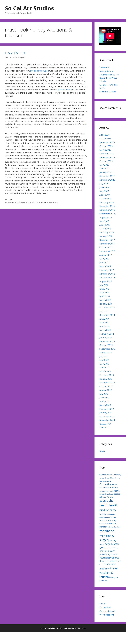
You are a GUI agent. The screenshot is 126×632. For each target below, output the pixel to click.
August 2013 (105, 352)
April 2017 (104, 262)
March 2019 (105, 198)
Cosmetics (105, 484)
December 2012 (107, 382)
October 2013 (106, 345)
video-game (114, 577)
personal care (107, 551)
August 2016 (105, 281)
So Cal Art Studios (29, 8)
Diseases (103, 487)
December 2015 (107, 307)
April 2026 (104, 134)
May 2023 (104, 164)
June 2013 (104, 360)
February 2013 (106, 375)
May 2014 (104, 322)
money (113, 540)
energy (102, 491)
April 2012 (104, 401)
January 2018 (105, 236)
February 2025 (106, 153)
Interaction (104, 67)
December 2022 (107, 176)
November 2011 (107, 420)
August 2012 (105, 390)
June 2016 (104, 288)
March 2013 (105, 371)
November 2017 (107, 243)
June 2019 (104, 187)
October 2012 (106, 386)
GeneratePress (79, 628)
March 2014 (105, 330)
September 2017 (107, 251)
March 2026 (105, 138)
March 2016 (105, 300)
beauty (102, 475)
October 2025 (106, 146)
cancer (101, 478)
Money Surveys (106, 71)
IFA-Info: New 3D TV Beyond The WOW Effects (109, 77)
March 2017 (105, 266)
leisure (110, 527)
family (117, 490)
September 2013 (107, 348)
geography (106, 500)
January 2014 (105, 337)
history (102, 514)
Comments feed (107, 611)
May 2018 (104, 221)
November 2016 (107, 273)
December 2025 (107, 142)
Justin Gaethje (65, 89)
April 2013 (104, 367)
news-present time (111, 548)
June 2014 (104, 318)
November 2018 (107, 209)
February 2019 (106, 202)
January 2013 (105, 378)
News (10, 199)
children (111, 478)
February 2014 (106, 333)
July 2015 (104, 311)
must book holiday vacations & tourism (24, 202)
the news (103, 560)
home (113, 517)
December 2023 (107, 157)
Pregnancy (114, 554)
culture (114, 484)
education (113, 487)
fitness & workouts (106, 494)
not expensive (46, 202)
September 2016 (107, 277)
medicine (107, 530)
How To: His (15, 53)
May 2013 (104, 363)
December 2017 (107, 239)
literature (117, 527)
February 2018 (106, 232)
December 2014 (107, 315)
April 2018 (104, 224)
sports (115, 557)
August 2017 (105, 254)
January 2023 (105, 172)
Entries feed (105, 607)
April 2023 (104, 168)
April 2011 (104, 427)
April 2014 (104, 326)
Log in (102, 603)
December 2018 (107, 206)
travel (55, 202)
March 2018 (105, 228)
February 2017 (106, 269)
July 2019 (104, 183)
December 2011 (107, 416)
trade (101, 564)
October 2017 (106, 247)
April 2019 (104, 194)
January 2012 (105, 412)
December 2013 (107, 341)
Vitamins (103, 580)
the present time (115, 561)
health (103, 505)
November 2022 (107, 179)
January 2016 (105, 303)
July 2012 (104, 393)
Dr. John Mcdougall (39, 70)
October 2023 (106, 161)
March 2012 (105, 405)
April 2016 (104, 296)
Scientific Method (107, 91)
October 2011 (106, 423)
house (101, 524)
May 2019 (104, 191)
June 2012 (104, 397)
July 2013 (104, 356)
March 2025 (105, 149)
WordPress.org (106, 614)
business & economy (113, 475)
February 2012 (106, 408)
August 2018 (105, 217)
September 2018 (107, 213)
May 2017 (104, 258)
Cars (106, 478)
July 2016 (104, 285)
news (101, 544)
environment (109, 491)
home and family (108, 520)
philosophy (105, 554)
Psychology (105, 557)
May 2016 (104, 292)
